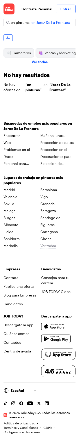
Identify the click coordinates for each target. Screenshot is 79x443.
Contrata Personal (37, 9)
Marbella (11, 246)
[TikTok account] (5, 403)
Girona (46, 239)
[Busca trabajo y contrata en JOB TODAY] (9, 8)
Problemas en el (17, 149)
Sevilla (9, 204)
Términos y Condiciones (21, 427)
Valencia (10, 197)
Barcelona (48, 190)
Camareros (22, 53)
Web (7, 142)
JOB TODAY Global (56, 292)
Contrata (11, 278)
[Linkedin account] (47, 403)
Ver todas (40, 62)
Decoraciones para (56, 156)
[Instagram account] (13, 403)
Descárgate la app (18, 325)
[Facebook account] (21, 403)
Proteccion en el (53, 149)
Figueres (47, 225)
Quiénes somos (16, 333)
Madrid (9, 190)
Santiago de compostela (50, 218)
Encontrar (12, 135)
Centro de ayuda (17, 351)
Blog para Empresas (20, 295)
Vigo (44, 197)
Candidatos (13, 304)
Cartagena (49, 232)
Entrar (65, 9)
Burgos (9, 218)
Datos (8, 156)
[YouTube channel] (30, 403)
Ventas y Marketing (60, 53)
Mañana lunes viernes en (52, 135)
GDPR (47, 427)
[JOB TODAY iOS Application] (54, 326)
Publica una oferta (19, 286)
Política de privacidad (19, 423)
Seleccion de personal (51, 163)
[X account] (39, 403)
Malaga (10, 211)
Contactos (12, 342)
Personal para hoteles (15, 163)
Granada (47, 204)
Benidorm (12, 239)
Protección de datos (57, 142)
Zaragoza (48, 211)
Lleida (8, 232)
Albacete (11, 225)
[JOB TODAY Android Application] (56, 339)
